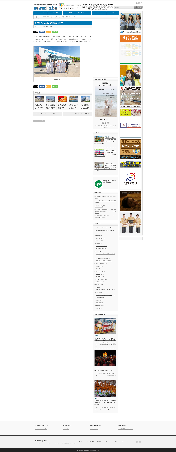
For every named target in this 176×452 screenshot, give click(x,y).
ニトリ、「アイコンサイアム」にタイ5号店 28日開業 (39, 106)
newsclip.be (41, 440)
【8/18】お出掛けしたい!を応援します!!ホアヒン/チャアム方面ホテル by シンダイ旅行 (105, 140)
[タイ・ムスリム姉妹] (106, 116)
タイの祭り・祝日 (100, 248)
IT (96, 287)
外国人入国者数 (99, 302)
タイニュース (40, 13)
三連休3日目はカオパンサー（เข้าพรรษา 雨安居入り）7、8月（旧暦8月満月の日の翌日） (105, 402)
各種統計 (69, 13)
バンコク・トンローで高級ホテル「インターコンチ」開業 (73, 106)
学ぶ (97, 268)
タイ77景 (98, 243)
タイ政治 (98, 274)
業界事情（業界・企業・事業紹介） (104, 295)
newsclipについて (94, 428)
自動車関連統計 (99, 305)
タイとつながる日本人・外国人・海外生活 (105, 253)
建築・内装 (99, 297)
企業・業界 (55, 13)
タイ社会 (98, 276)
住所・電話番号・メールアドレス (125, 428)
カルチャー (113, 13)
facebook (142, 3)
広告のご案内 (66, 428)
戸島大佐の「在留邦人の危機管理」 (104, 260)
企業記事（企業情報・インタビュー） (104, 289)
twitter (139, 3)
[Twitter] (137, 442)
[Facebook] (140, 442)
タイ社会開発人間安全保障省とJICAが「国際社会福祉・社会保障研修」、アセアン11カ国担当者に (105, 211)
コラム (99, 13)
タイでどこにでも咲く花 (101, 246)
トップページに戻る (39, 120)
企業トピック (99, 238)
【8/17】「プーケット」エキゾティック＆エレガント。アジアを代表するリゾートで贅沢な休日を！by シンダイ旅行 (105, 167)
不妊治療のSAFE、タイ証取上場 (82, 113)
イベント (98, 232)
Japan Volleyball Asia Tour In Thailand (104, 230)
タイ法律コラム (98, 281)
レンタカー (98, 266)
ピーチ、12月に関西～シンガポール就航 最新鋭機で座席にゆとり (50, 106)
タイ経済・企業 (48, 26)
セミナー (98, 235)
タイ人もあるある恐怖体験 (102, 258)
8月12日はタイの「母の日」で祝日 (104, 370)
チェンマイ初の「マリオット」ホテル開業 (46, 113)
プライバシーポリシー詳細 (41, 428)
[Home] (36, 17)
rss (137, 3)
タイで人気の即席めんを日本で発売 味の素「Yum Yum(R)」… (62, 106)
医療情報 (98, 292)
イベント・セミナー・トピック (84, 13)
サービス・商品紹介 (99, 263)
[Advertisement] (105, 48)
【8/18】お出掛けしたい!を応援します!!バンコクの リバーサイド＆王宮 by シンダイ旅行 (105, 153)
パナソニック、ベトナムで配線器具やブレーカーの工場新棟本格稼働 (85, 106)
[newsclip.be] (45, 10)
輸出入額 (98, 308)
